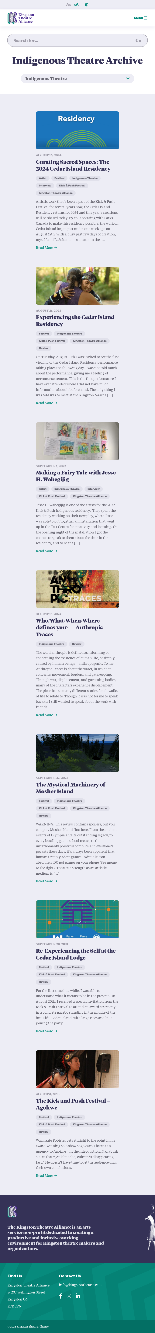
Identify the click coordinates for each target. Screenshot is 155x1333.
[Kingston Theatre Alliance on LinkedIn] (78, 1295)
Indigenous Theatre (46, 78)
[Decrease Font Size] (68, 5)
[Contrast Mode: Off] (86, 5)
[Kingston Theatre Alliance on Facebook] (60, 1295)
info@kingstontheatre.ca (79, 1284)
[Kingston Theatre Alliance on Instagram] (69, 1295)
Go (138, 40)
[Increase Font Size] (76, 5)
